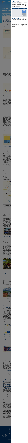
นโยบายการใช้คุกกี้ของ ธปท (18, 6)
